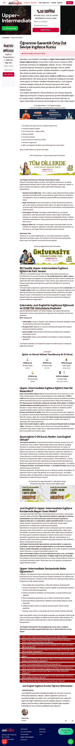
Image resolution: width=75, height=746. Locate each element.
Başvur (70, 3)
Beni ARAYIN (8, 74)
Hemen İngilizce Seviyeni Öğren (34, 53)
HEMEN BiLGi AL (46, 30)
